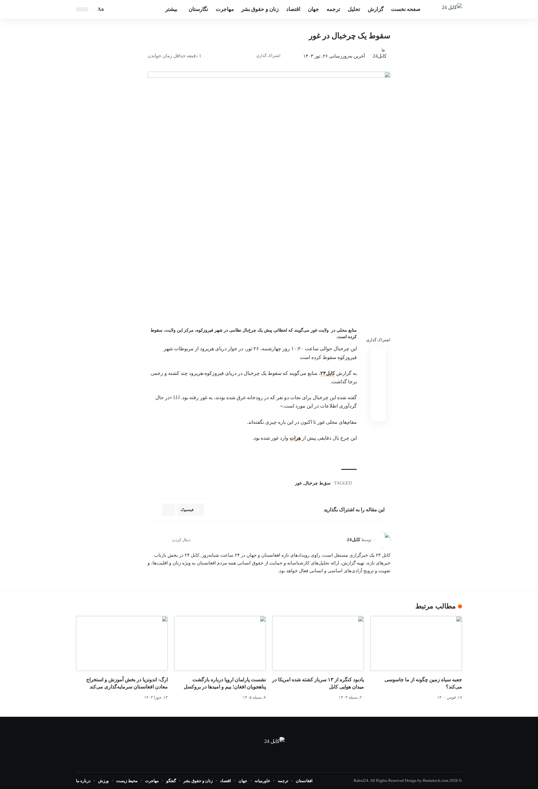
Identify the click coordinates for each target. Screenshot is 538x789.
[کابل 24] (452, 9)
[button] (110, 9)
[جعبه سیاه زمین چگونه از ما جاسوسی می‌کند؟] (416, 643)
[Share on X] (240, 56)
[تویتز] (134, 9)
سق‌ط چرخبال (317, 483)
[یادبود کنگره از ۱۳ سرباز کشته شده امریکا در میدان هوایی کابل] (318, 643)
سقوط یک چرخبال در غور (349, 35)
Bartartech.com (435, 780)
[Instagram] (150, 540)
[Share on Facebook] (249, 56)
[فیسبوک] (141, 9)
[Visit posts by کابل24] (377, 56)
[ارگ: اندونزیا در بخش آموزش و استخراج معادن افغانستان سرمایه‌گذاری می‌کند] (122, 643)
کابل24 (353, 539)
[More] (211, 56)
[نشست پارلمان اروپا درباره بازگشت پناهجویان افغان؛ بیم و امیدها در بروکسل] (220, 643)
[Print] (220, 56)
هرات (295, 438)
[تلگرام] (128, 9)
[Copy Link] (230, 56)
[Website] (165, 540)
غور (298, 483)
